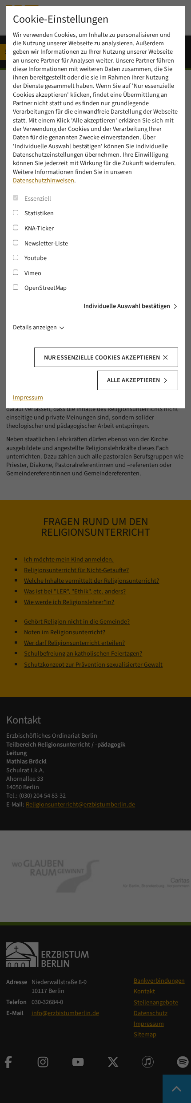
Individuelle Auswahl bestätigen (127, 306)
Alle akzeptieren (133, 380)
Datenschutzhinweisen (43, 180)
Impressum (28, 397)
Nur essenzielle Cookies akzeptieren (102, 357)
